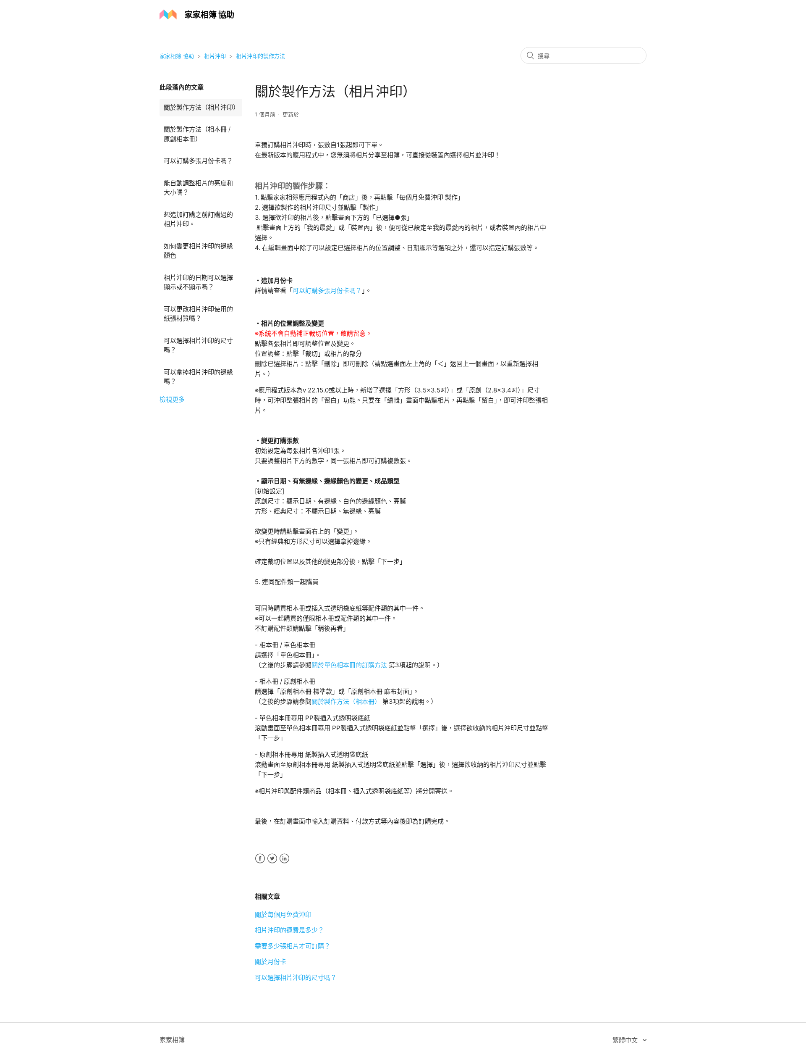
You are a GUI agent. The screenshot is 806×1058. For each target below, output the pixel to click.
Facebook (260, 858)
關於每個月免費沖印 (283, 915)
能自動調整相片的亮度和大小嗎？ (198, 188)
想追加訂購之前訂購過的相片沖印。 (198, 219)
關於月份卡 (270, 962)
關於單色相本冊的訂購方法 (349, 665)
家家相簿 (172, 1040)
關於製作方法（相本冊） (346, 701)
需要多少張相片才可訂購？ (292, 946)
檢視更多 (172, 399)
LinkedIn (284, 858)
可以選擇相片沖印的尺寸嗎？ (198, 345)
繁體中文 (625, 1040)
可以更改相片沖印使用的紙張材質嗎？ (198, 314)
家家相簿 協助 (177, 56)
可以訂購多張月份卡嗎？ (198, 161)
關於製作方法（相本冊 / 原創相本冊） (197, 134)
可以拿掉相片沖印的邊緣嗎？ (198, 377)
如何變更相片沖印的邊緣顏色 (198, 251)
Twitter (272, 858)
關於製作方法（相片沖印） (201, 107)
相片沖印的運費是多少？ (289, 930)
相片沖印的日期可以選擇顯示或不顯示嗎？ (198, 282)
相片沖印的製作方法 (260, 56)
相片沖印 (215, 56)
